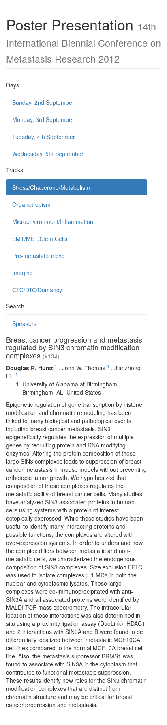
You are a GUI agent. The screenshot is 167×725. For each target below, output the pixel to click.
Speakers (24, 323)
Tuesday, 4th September (43, 136)
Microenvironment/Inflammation (52, 221)
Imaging (22, 273)
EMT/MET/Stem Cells (39, 238)
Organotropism (31, 204)
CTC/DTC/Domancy (37, 290)
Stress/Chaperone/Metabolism (51, 187)
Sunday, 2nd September (43, 102)
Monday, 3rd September (43, 119)
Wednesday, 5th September (48, 154)
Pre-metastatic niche (38, 256)
